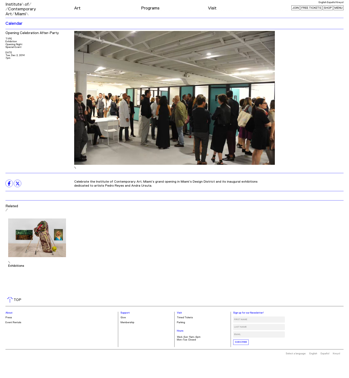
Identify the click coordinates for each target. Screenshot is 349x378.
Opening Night (13, 44)
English (322, 2)
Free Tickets (311, 7)
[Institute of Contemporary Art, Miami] (11, 7)
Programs (150, 8)
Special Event (13, 47)
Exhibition (11, 41)
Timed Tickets (185, 317)
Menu (338, 7)
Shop (328, 7)
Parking (181, 322)
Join (295, 7)
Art (77, 8)
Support (125, 313)
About (9, 313)
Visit (212, 8)
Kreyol (340, 2)
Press (8, 317)
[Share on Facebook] (9, 183)
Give (123, 317)
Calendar (14, 23)
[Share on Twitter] (17, 183)
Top (15, 300)
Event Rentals (13, 322)
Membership (127, 322)
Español (331, 2)
